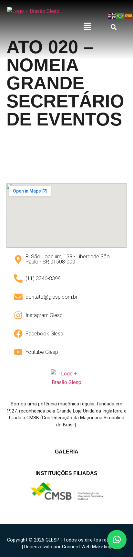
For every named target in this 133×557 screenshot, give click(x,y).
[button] (87, 27)
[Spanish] (129, 15)
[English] (112, 15)
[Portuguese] (120, 15)
